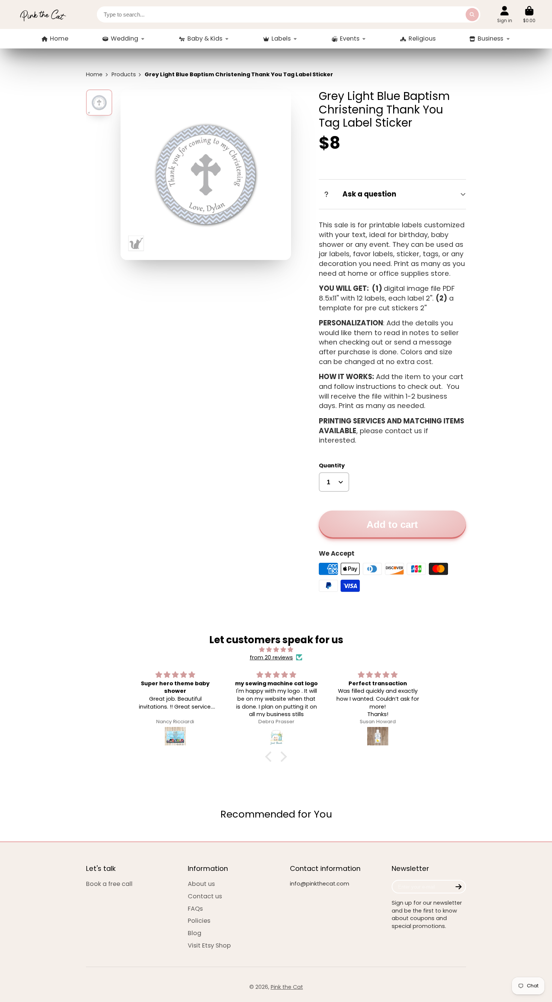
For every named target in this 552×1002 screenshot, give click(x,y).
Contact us (205, 896)
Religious (422, 38)
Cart (529, 14)
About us (201, 884)
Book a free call (109, 884)
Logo (43, 14)
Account (504, 14)
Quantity (332, 465)
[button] (270, 756)
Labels (281, 38)
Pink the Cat (287, 987)
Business (490, 38)
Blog (194, 933)
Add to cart (392, 524)
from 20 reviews (271, 657)
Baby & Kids (204, 38)
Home (59, 38)
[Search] (472, 14)
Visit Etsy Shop (209, 946)
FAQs (195, 909)
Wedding (124, 38)
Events (349, 38)
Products (124, 74)
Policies (199, 921)
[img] (276, 650)
